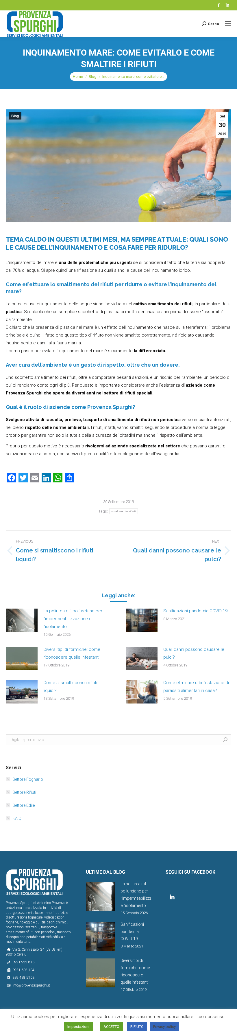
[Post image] (22, 620)
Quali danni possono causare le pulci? (193, 653)
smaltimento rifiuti (123, 511)
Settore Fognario (27, 779)
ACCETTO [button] (111, 1026)
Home (78, 76)
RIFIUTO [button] (137, 1026)
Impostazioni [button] (78, 1026)
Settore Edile (23, 805)
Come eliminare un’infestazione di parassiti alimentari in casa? (196, 686)
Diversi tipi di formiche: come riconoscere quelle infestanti (71, 653)
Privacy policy (164, 1026)
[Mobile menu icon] (228, 24)
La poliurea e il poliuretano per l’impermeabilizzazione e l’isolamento (72, 618)
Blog (93, 76)
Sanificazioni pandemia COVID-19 (195, 610)
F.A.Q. (17, 818)
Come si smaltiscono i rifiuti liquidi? (70, 686)
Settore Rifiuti (24, 792)
